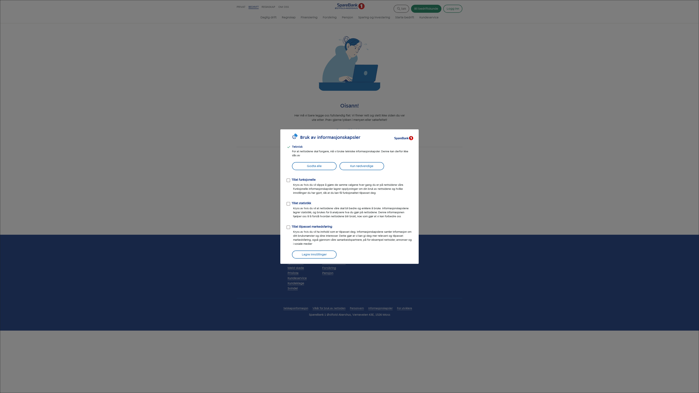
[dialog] (349, 196)
